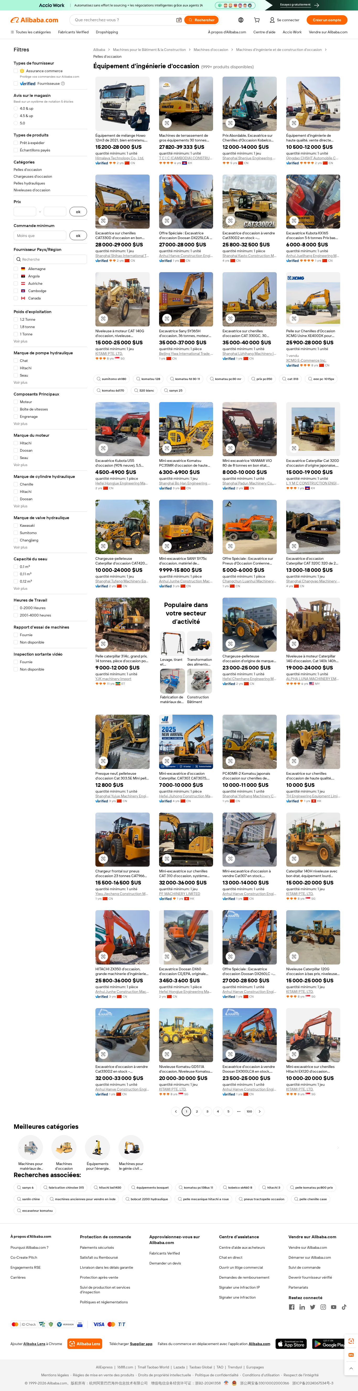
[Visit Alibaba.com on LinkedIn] (302, 1307)
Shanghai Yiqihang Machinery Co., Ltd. (250, 796)
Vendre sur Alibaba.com (308, 1247)
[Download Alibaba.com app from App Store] (291, 1344)
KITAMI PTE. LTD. (109, 353)
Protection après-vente (99, 1277)
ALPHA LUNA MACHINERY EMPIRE (313, 679)
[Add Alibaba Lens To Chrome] (84, 1344)
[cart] (258, 21)
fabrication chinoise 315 (66, 1187)
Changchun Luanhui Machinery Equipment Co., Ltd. (250, 581)
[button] (179, 20)
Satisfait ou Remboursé (99, 1257)
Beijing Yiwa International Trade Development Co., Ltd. (186, 353)
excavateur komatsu (37, 1211)
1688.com (125, 1367)
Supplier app (141, 1344)
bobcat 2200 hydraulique (149, 1199)
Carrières (18, 1277)
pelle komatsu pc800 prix (314, 1187)
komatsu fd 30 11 (187, 379)
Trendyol (235, 1367)
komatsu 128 (151, 379)
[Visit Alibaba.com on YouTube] (333, 1307)
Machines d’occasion (211, 50)
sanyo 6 (28, 1187)
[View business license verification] (226, 1383)
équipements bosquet (153, 1187)
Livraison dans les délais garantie (106, 1267)
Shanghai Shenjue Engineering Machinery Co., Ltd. (250, 158)
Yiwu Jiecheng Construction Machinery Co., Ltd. (122, 894)
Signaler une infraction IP (239, 1287)
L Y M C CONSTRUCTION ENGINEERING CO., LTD (313, 483)
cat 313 (293, 379)
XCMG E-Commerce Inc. (306, 360)
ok (78, 211)
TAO (219, 1367)
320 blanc (146, 390)
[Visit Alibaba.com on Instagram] (323, 1307)
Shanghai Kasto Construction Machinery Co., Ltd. (250, 256)
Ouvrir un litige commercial (241, 1267)
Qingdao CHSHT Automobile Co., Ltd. (313, 158)
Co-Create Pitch (23, 1257)
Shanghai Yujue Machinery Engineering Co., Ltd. (122, 796)
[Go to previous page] (176, 1111)
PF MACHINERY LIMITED (179, 894)
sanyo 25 (175, 390)
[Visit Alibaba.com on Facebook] (292, 1307)
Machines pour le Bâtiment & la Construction (149, 50)
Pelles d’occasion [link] (107, 56)
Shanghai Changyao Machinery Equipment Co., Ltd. (313, 581)
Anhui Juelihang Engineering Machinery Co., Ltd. (313, 256)
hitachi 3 (273, 1187)
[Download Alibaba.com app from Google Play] (330, 1344)
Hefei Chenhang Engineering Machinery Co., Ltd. (250, 679)
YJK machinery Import (113, 679)
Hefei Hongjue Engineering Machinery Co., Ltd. (122, 483)
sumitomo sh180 (114, 379)
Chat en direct (230, 1257)
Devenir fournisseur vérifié (310, 1277)
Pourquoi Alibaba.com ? (29, 1247)
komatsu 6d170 (113, 390)
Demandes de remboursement (244, 1277)
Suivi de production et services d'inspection (105, 1289)
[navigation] (50, 581)
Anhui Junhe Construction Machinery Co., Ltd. (186, 581)
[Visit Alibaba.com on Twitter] (313, 1307)
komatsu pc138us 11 (198, 1187)
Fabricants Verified (164, 1253)
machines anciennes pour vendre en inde (85, 1199)
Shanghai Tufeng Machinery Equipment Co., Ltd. (122, 581)
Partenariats (298, 1287)
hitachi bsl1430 (110, 1187)
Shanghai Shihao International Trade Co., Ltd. (122, 256)
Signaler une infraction (237, 1297)
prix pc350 (264, 379)
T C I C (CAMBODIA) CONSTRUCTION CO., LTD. (186, 158)
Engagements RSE (25, 1267)
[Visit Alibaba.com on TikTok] (344, 1307)
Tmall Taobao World (153, 1367)
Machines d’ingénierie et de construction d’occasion (279, 50)
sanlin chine (31, 1199)
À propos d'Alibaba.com (30, 1236)
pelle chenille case (313, 1199)
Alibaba (99, 50)
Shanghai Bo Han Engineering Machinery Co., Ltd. (186, 483)
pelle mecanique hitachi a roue (206, 1199)
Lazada (179, 1367)
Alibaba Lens (34, 1344)
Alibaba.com (259, 1344)
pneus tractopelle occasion (264, 1199)
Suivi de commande (305, 1267)
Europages (255, 1367)
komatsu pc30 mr (228, 379)
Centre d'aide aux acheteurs (242, 1247)
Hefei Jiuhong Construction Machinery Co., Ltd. (186, 796)
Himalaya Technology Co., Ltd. (119, 158)
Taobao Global (200, 1367)
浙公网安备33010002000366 (264, 1383)
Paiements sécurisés (97, 1247)
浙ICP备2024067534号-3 (312, 1383)
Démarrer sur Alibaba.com (310, 1257)
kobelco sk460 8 (240, 1187)
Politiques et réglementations (104, 1302)
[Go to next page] (259, 1111)
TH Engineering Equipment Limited (313, 796)
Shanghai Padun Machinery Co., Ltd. (250, 483)
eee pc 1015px (323, 379)
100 (249, 1111)
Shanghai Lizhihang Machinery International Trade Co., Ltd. (250, 353)
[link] (351, 1341)
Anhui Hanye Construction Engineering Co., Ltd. (186, 256)
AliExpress (104, 1367)
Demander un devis (165, 1263)
